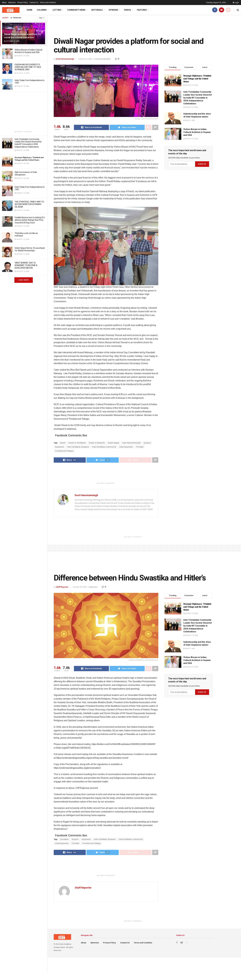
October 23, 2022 (85, 59)
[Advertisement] (23, 111)
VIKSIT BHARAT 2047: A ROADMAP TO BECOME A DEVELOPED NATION (26, 265)
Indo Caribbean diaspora (78, 447)
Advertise (12, 2)
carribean (64, 839)
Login (236, 2)
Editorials (97, 10)
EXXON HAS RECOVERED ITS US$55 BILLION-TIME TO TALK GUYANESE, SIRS (28, 67)
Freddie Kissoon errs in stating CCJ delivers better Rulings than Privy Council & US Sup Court (30, 220)
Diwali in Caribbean (77, 443)
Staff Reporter (62, 587)
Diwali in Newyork (97, 443)
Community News (76, 10)
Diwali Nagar (113, 443)
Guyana (147, 443)
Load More (24, 280)
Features (142, 10)
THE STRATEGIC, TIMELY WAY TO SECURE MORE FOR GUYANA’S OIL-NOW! (29, 204)
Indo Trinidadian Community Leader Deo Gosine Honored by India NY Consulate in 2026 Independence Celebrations (197, 98)
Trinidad (139, 447)
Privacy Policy (22, 2)
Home (29, 10)
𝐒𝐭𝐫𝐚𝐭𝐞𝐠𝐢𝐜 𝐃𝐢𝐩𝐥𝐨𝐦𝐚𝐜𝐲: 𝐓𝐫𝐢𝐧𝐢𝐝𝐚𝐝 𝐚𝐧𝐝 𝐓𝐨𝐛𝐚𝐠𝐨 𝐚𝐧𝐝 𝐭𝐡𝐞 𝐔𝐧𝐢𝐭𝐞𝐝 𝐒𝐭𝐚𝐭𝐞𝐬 (197, 78)
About (4, 2)
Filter (41, 18)
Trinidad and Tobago (64, 451)
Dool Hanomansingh (65, 59)
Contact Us (34, 2)
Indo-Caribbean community (104, 447)
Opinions (113, 10)
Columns (42, 10)
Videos (127, 10)
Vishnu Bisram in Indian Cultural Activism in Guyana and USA (197, 132)
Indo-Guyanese (126, 447)
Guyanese (59, 447)
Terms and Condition (48, 2)
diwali (62, 443)
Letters (57, 10)
